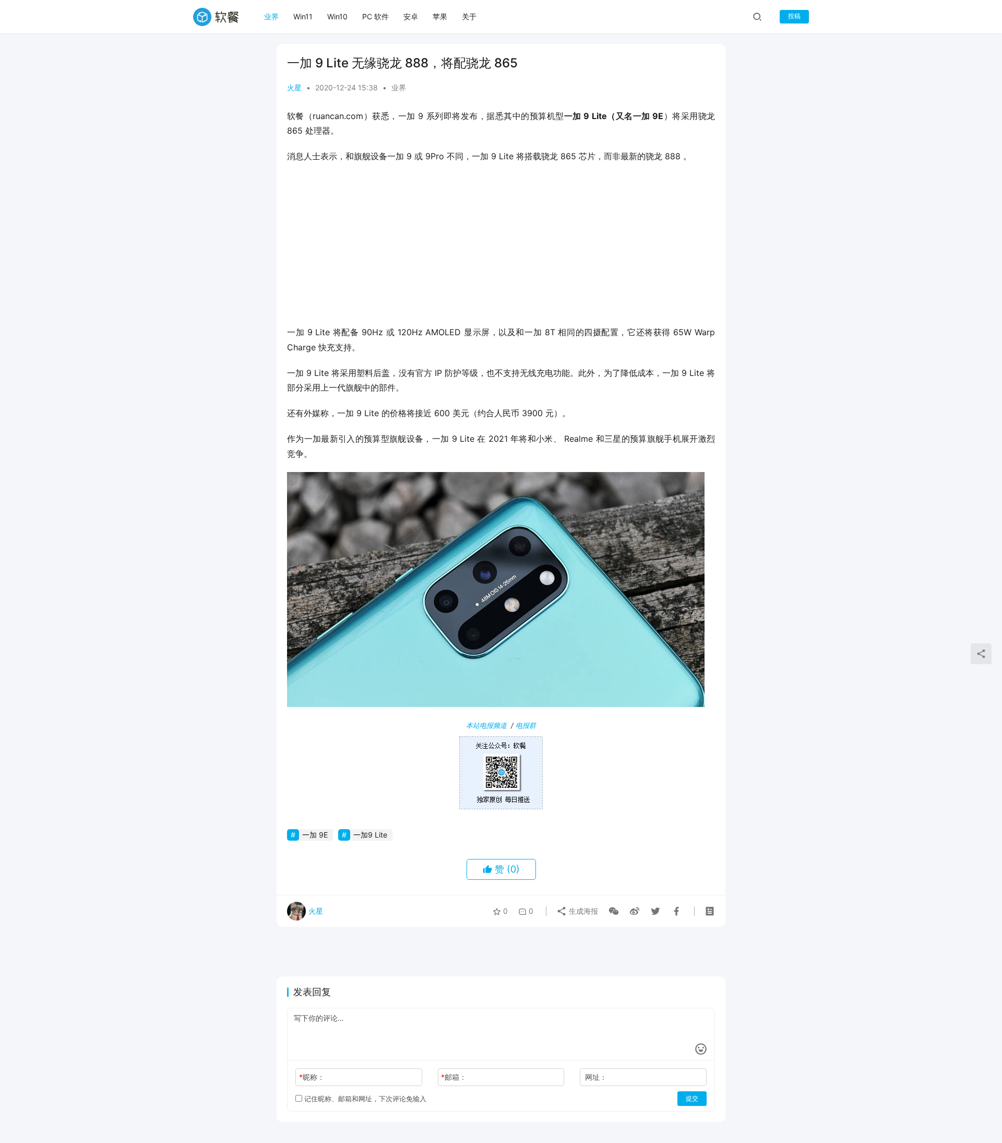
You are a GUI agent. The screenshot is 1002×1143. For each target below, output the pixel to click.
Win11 (303, 16)
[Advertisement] (501, 247)
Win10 (337, 16)
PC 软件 (375, 16)
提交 (692, 1098)
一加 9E (315, 834)
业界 (271, 16)
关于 (469, 16)
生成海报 (582, 910)
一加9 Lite (370, 834)
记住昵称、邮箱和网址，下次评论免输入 (364, 1098)
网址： (596, 1077)
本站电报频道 (486, 725)
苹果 (440, 16)
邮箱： (454, 1077)
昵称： (312, 1077)
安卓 (410, 16)
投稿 (794, 16)
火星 (294, 87)
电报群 (526, 725)
